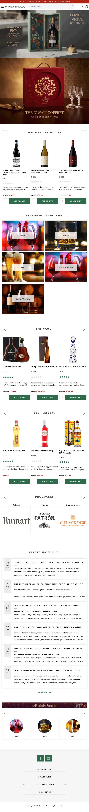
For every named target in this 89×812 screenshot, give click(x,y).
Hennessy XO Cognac (12, 367)
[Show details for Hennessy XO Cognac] (16, 349)
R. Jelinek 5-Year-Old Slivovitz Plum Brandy (72, 452)
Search (72, 6)
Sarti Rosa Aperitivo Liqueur (44, 451)
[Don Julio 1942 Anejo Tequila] (44, 349)
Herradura (73, 505)
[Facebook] (40, 758)
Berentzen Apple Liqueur (14, 451)
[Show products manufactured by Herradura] (73, 520)
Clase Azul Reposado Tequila (72, 367)
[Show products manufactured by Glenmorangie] (16, 520)
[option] (16, 172)
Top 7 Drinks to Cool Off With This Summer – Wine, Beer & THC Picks (49, 627)
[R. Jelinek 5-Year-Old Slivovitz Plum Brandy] (72, 433)
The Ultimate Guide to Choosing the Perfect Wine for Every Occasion (49, 584)
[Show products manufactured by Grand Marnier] (45, 520)
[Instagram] (48, 758)
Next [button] (84, 133)
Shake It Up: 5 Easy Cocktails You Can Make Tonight (49, 605)
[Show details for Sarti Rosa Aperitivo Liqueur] (44, 433)
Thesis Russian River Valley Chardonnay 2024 (43, 171)
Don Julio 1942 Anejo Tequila (44, 367)
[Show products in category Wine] (16, 726)
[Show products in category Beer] (73, 726)
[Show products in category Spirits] (45, 726)
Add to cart (19, 201)
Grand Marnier (44, 505)
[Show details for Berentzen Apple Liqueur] (16, 433)
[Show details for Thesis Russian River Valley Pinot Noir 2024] (72, 153)
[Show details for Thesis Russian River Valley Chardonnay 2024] (44, 153)
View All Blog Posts (44, 692)
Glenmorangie (16, 505)
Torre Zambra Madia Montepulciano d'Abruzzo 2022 (15, 172)
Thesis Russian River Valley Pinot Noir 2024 (71, 171)
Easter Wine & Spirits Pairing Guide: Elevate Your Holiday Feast (49, 670)
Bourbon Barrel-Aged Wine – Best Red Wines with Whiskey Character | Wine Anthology (49, 648)
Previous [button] (5, 133)
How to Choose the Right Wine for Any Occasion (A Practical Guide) (49, 562)
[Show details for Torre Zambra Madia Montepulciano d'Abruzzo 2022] (16, 153)
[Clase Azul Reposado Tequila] (72, 349)
